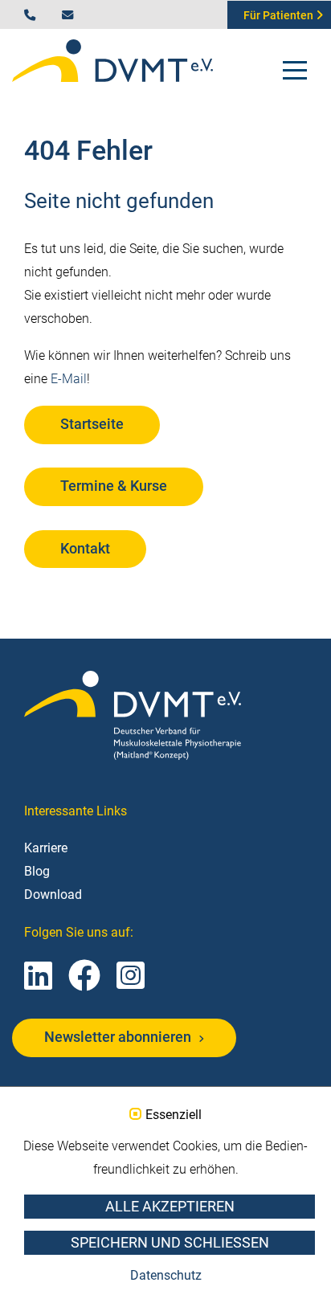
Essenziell (173, 1115)
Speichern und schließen (170, 1243)
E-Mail (69, 378)
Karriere (45, 848)
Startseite (92, 424)
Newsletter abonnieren (119, 1037)
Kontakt (85, 549)
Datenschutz (166, 1275)
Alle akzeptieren (170, 1207)
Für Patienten (279, 15)
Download (53, 894)
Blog (37, 871)
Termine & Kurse (113, 486)
